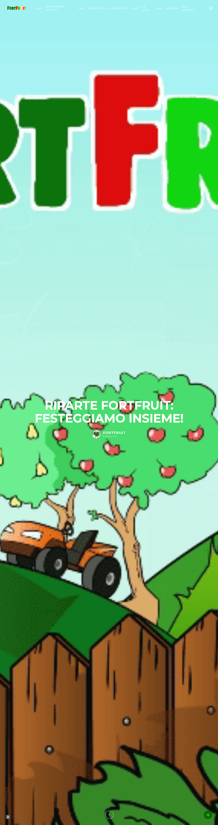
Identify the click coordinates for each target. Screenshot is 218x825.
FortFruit (114, 432)
